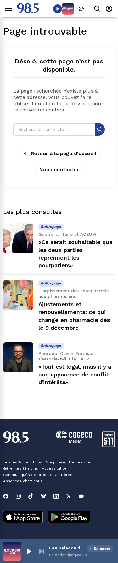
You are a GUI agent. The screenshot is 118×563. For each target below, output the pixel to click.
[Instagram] (18, 496)
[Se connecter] (109, 8)
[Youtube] (81, 496)
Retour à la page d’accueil (63, 153)
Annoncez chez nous (22, 481)
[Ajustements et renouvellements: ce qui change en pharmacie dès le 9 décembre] (18, 295)
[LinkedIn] (56, 496)
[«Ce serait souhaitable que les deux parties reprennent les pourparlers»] (18, 238)
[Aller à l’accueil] (28, 11)
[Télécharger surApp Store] (23, 517)
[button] (29, 551)
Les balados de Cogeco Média (67, 547)
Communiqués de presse (27, 475)
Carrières (63, 475)
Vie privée (55, 462)
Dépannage (79, 462)
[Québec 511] (108, 445)
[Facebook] (5, 496)
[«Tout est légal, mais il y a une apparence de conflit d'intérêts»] (18, 357)
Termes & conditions (22, 462)
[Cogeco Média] (74, 442)
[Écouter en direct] (58, 9)
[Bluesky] (43, 496)
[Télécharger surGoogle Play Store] (69, 517)
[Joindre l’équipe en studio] (81, 9)
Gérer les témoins (20, 468)
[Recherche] (100, 129)
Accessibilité (54, 468)
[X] (68, 496)
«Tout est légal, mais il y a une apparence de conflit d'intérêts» (74, 374)
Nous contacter (59, 169)
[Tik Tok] (30, 496)
